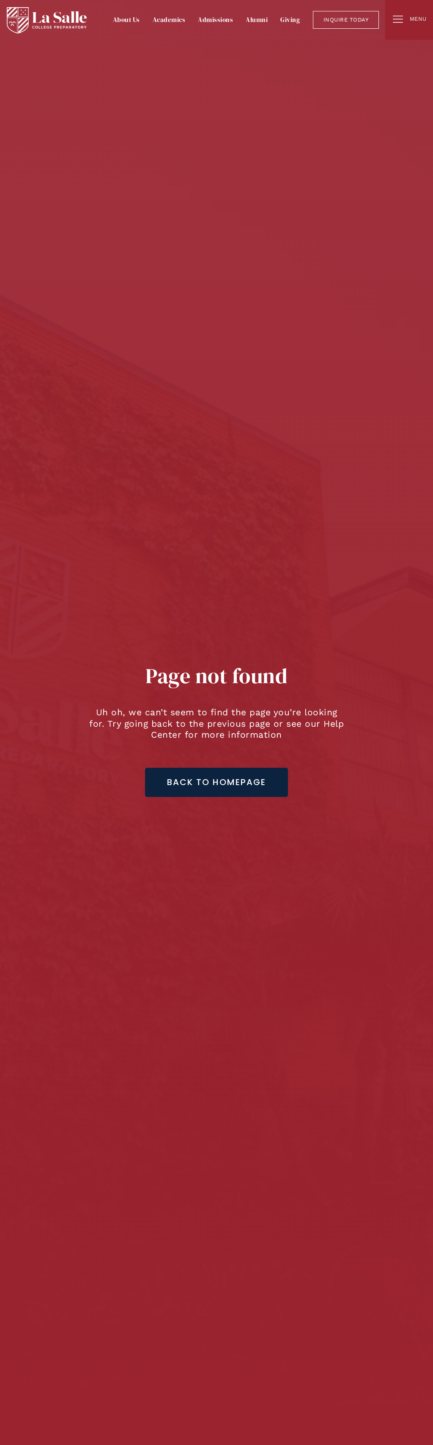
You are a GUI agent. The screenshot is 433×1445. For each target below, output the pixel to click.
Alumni (257, 19)
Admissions (215, 19)
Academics (169, 19)
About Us (126, 19)
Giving (290, 19)
